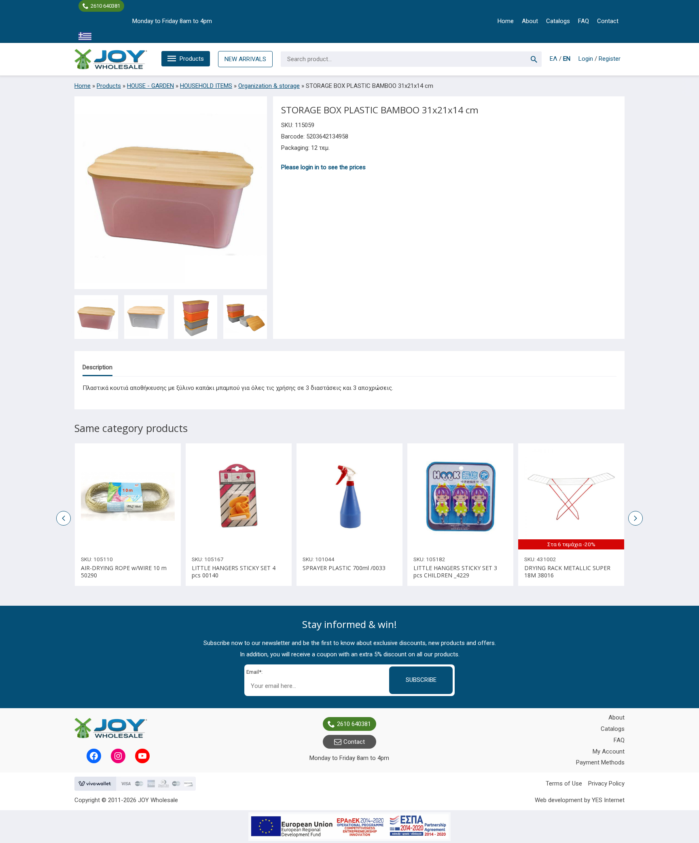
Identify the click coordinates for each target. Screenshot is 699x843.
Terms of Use (564, 783)
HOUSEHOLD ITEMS (206, 85)
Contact (608, 21)
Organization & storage (269, 85)
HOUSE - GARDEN (150, 85)
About (530, 21)
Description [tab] (97, 367)
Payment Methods (600, 762)
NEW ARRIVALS (245, 59)
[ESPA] (349, 826)
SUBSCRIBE (421, 679)
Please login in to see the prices (323, 167)
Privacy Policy (606, 783)
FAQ (583, 21)
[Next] (504, 496)
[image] (128, 496)
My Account (609, 751)
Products (192, 58)
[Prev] (415, 496)
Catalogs (558, 21)
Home (506, 21)
